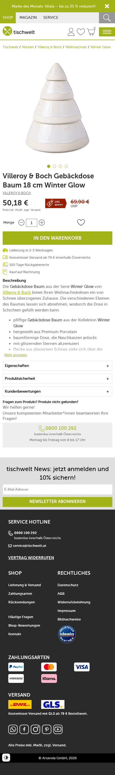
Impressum (66, 611)
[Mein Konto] (71, 32)
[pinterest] (46, 732)
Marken (28, 47)
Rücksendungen (21, 602)
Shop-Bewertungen (24, 625)
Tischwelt (10, 47)
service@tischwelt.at (29, 546)
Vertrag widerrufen (31, 558)
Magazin (28, 17)
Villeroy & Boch (50, 47)
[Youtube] (58, 732)
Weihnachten (76, 47)
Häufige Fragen (20, 617)
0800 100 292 (60, 428)
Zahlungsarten (20, 594)
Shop (8, 17)
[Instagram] (35, 732)
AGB (60, 594)
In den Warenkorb (57, 238)
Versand (35, 210)
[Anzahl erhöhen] (41, 222)
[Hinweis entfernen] (107, 6)
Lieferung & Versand (24, 585)
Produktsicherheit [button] (20, 378)
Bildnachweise (69, 619)
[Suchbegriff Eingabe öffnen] (107, 17)
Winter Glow (101, 47)
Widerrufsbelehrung (73, 602)
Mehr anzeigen (15, 355)
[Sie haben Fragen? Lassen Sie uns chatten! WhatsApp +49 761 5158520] (13, 732)
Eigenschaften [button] (17, 365)
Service (50, 17)
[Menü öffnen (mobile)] (107, 31)
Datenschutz (67, 585)
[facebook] (24, 732)
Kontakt (14, 634)
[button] (81, 222)
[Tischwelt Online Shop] (19, 31)
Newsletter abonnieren (57, 502)
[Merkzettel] (81, 32)
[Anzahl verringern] (21, 222)
